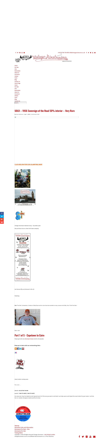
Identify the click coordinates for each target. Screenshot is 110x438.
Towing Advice (19, 433)
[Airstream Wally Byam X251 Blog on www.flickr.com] (16, 353)
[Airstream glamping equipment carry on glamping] (22, 187)
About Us (17, 92)
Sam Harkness (19, 114)
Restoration (17, 90)
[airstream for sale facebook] (18, 349)
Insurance (17, 94)
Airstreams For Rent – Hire (22, 429)
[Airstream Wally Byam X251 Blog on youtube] (23, 349)
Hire (16, 88)
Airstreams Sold (35, 114)
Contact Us (17, 101)
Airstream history (29, 339)
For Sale (17, 86)
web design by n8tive (49, 434)
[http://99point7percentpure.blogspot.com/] (16, 349)
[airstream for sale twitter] (20, 349)
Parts (16, 97)
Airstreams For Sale (20, 431)
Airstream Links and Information (24, 427)
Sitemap (17, 425)
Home (16, 85)
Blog (16, 99)
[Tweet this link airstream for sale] (20, 220)
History (16, 95)
